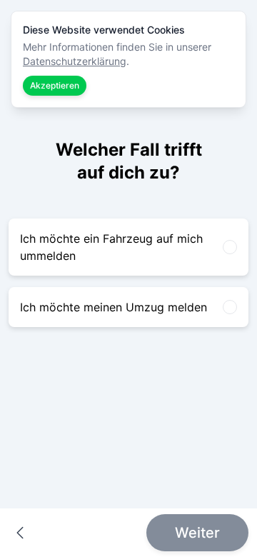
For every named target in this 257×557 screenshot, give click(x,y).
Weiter (197, 532)
